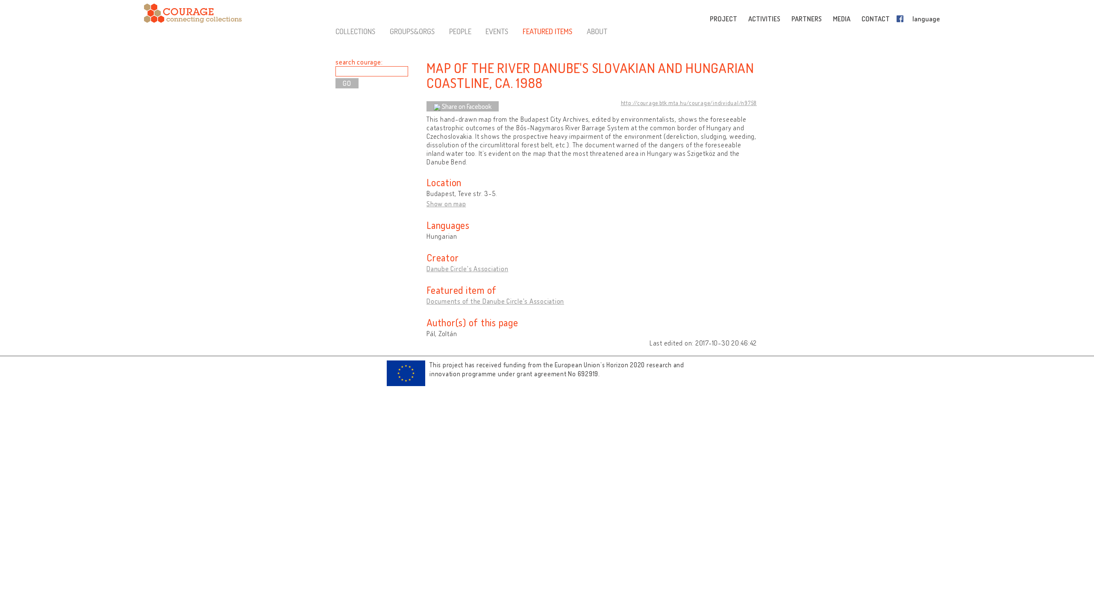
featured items (547, 31)
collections (355, 31)
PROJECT (723, 18)
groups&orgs (412, 31)
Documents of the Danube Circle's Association (495, 301)
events (496, 31)
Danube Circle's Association (467, 268)
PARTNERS (806, 18)
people (460, 31)
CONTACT (876, 18)
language (926, 18)
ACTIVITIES (764, 18)
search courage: (358, 62)
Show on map (446, 203)
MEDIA (841, 18)
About (597, 31)
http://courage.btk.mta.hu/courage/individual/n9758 (689, 103)
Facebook (902, 18)
